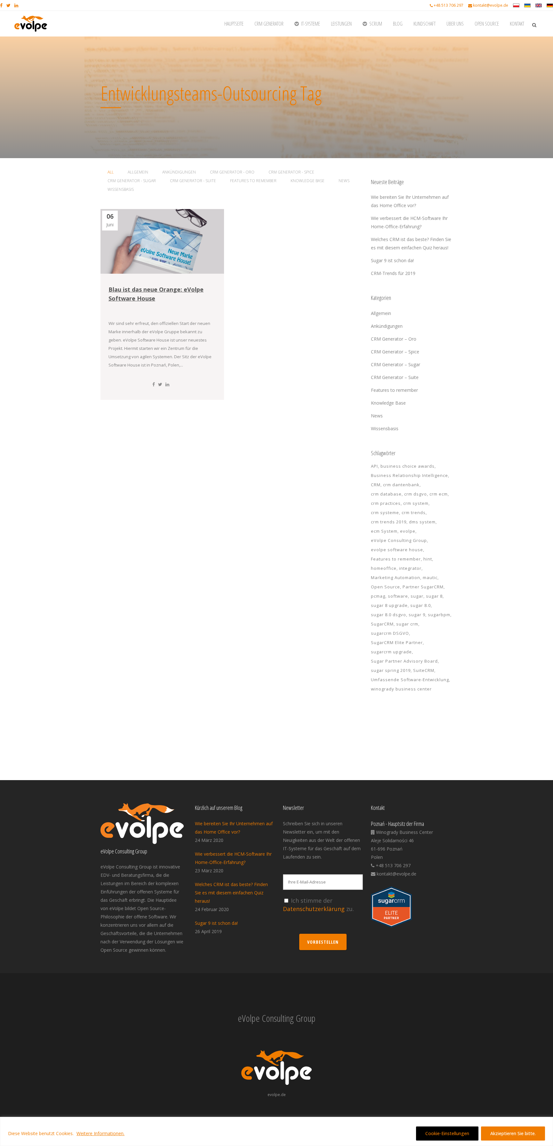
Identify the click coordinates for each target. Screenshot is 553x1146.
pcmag (378, 596)
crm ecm (438, 494)
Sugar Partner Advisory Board (404, 661)
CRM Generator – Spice (395, 352)
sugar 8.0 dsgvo (388, 614)
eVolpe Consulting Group (399, 540)
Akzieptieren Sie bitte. (513, 1133)
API (374, 466)
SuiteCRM (423, 670)
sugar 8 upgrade (389, 605)
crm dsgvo (415, 494)
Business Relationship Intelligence (409, 475)
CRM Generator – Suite (395, 377)
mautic (430, 577)
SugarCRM (382, 624)
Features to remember (394, 390)
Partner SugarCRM (423, 587)
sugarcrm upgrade (391, 652)
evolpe (407, 531)
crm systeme (385, 512)
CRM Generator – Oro (393, 339)
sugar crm (407, 624)
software (398, 596)
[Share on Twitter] (160, 384)
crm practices (386, 503)
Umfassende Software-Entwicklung (410, 679)
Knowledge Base (388, 403)
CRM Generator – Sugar (395, 364)
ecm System (384, 531)
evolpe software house (397, 550)
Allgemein (381, 313)
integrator (410, 568)
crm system (416, 503)
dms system (422, 522)
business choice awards (408, 466)
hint (427, 559)
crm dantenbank (401, 485)
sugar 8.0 (420, 605)
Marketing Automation (395, 577)
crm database (386, 494)
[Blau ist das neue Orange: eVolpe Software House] (162, 241)
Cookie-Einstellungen (447, 1133)
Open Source (385, 587)
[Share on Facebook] (153, 384)
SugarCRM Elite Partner (397, 642)
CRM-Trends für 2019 (393, 273)
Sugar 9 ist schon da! (392, 260)
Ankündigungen (387, 326)
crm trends (414, 512)
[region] (276, 1131)
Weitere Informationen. (100, 1133)
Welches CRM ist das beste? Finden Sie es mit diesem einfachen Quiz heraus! (231, 892)
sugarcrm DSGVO (390, 633)
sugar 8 (434, 596)
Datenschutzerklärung (314, 909)
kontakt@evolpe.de (490, 5)
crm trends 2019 (388, 522)
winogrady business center (401, 689)
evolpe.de (277, 1094)
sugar (417, 596)
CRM (376, 485)
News (377, 416)
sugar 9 (417, 614)
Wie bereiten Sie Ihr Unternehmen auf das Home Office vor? (234, 827)
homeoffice (384, 568)
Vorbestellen (323, 942)
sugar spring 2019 (391, 670)
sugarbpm (439, 614)
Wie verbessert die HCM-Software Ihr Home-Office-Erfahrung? (233, 858)
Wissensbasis (384, 428)
